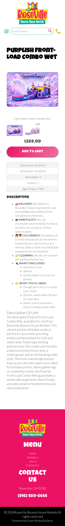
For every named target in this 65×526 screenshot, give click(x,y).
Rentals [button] (31, 457)
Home (32, 453)
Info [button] (31, 461)
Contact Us (32, 465)
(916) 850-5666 (32, 496)
